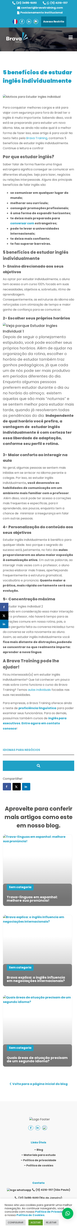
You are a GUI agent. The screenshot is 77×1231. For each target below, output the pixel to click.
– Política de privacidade (38, 1160)
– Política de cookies (38, 1165)
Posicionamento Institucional (41, 12)
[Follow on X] (17, 786)
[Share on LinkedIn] (4, 624)
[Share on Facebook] (4, 607)
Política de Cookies (30, 1215)
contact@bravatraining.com (42, 8)
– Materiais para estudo (38, 1155)
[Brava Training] (17, 37)
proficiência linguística (37, 708)
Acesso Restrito (53, 21)
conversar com (22, 223)
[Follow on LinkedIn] (26, 786)
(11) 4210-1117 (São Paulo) (53, 1190)
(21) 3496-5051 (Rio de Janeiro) (40, 1198)
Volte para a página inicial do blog (40, 1084)
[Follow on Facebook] (7, 786)
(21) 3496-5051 (26, 3)
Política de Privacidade (52, 1212)
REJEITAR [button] (51, 1222)
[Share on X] (4, 615)
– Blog (38, 1150)
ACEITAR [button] (36, 1222)
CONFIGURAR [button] (15, 1222)
